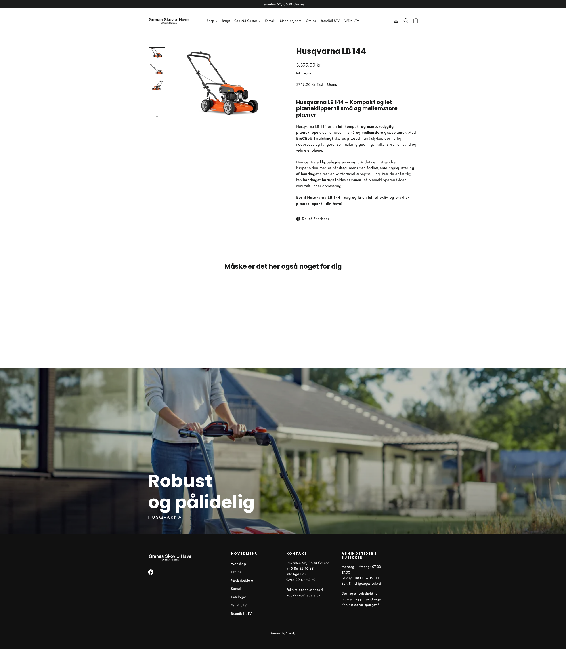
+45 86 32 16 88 (300, 568)
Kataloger (238, 597)
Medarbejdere (242, 580)
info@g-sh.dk (296, 574)
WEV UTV (239, 605)
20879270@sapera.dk (303, 595)
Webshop (238, 563)
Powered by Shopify (283, 633)
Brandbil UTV (241, 613)
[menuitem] (212, 21)
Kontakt (237, 588)
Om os (236, 572)
